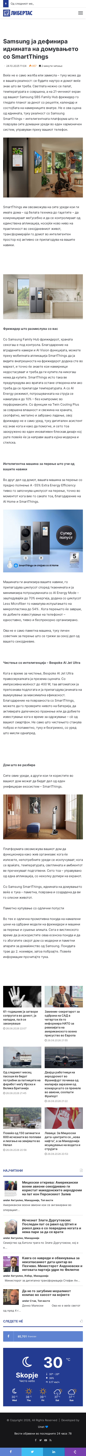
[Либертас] (17, 13)
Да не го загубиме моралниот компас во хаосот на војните (46, 1293)
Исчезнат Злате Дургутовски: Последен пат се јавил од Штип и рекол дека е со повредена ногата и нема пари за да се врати (51, 1226)
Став (33, 1300)
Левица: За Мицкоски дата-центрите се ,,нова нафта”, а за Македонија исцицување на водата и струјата (62, 1141)
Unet (41, 1426)
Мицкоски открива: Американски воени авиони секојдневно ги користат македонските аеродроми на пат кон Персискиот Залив (52, 1188)
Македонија (31, 1200)
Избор (28, 1275)
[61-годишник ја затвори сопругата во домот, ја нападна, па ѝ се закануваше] (22, 996)
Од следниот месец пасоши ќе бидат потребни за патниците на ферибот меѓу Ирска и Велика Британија (21, 1080)
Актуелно (17, 1200)
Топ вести (47, 1200)
